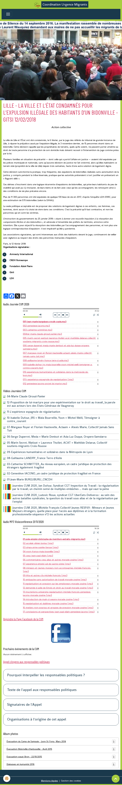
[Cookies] (6, 778)
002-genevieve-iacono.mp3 (36, 325)
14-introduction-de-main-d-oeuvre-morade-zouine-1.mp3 (51, 599)
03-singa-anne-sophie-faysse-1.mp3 (40, 547)
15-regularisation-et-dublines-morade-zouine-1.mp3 (48, 603)
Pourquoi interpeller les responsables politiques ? (46, 675)
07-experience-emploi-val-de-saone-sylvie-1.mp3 (47, 563)
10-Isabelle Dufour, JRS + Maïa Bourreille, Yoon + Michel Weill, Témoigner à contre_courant (53, 419)
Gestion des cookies (71, 780)
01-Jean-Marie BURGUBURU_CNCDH (29, 479)
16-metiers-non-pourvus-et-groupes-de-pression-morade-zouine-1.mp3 (58, 607)
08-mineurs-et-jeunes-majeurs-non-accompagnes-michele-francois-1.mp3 (57, 570)
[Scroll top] (116, 779)
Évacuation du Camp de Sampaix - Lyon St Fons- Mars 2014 (60, 741)
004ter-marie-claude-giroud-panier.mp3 (42, 333)
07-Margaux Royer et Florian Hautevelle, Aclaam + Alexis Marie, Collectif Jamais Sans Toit (60, 428)
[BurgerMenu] (8, 14)
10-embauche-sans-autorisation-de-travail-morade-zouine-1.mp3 (55, 579)
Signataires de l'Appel (24, 705)
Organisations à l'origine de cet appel (36, 719)
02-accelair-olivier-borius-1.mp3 (38, 543)
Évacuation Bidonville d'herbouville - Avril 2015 (60, 749)
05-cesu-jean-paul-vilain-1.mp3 (38, 555)
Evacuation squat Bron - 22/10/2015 (60, 756)
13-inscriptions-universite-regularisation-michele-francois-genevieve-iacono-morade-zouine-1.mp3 (57, 593)
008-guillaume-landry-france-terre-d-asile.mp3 (46, 360)
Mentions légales (49, 780)
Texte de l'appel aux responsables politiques (42, 690)
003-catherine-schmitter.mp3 (37, 329)
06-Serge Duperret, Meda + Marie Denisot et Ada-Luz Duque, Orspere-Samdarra (56, 436)
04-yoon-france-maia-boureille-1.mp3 (41, 551)
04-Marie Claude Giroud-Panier (26, 396)
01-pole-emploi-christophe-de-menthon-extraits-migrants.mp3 (54, 539)
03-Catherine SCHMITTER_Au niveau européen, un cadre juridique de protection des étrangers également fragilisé (59, 465)
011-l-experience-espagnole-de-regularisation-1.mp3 (48, 379)
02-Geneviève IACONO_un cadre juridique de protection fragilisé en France (54, 473)
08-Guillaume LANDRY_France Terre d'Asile (34, 458)
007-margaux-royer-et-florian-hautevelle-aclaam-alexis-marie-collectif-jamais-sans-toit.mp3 (57, 355)
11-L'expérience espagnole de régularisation (33, 412)
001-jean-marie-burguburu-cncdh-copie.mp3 (44, 321)
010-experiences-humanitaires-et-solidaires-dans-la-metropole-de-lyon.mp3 (55, 374)
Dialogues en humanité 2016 (60, 764)
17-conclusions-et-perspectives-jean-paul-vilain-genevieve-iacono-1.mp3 (59, 611)
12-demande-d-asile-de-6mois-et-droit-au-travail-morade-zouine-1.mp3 (58, 587)
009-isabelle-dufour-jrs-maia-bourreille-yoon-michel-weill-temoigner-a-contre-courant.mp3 (57, 366)
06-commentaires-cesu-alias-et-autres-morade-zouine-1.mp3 (53, 559)
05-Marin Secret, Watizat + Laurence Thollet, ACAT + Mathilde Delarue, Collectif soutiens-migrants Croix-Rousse (57, 444)
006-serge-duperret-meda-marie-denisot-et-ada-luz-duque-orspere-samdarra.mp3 (56, 347)
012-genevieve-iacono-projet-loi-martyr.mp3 (45, 383)
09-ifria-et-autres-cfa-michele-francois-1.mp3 (45, 575)
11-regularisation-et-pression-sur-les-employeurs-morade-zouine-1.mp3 (58, 583)
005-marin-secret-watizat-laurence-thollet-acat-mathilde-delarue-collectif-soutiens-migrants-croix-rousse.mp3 (59, 340)
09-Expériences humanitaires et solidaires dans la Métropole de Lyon (50, 452)
